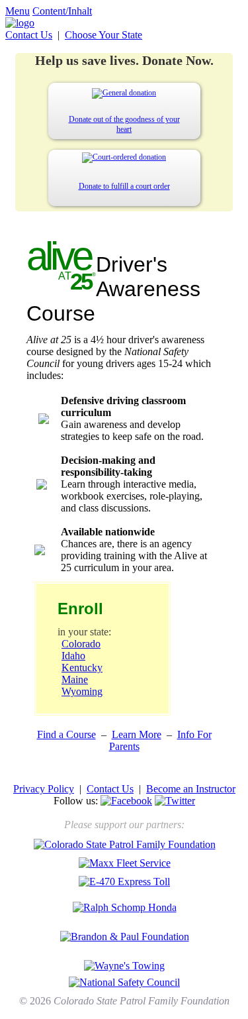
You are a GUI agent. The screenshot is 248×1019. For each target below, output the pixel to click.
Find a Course (66, 734)
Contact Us (28, 34)
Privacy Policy (43, 788)
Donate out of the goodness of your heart (124, 124)
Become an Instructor (190, 788)
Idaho (73, 655)
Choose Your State (103, 34)
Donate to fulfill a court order (124, 186)
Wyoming (82, 691)
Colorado (81, 643)
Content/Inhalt (62, 11)
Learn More (136, 734)
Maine (75, 679)
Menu (17, 11)
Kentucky (82, 667)
